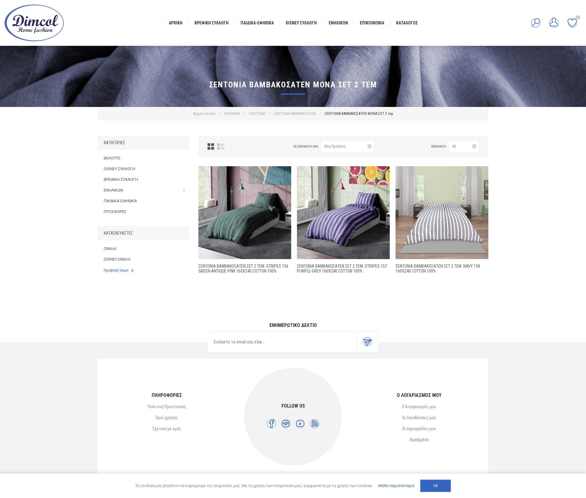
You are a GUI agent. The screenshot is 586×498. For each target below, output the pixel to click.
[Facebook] (271, 423)
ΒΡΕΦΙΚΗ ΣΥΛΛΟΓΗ (121, 179)
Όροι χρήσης (167, 417)
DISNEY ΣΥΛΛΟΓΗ (119, 169)
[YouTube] (300, 423)
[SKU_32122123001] (343, 212)
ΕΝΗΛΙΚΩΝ (113, 190)
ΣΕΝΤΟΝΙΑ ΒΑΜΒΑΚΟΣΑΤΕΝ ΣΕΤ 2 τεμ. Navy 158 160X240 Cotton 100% (438, 268)
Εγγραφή (367, 341)
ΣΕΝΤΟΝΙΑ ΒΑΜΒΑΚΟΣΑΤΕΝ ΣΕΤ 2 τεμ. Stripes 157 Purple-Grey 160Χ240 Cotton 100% (342, 268)
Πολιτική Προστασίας (167, 406)
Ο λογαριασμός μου (419, 406)
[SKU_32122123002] (244, 212)
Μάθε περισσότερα (396, 485)
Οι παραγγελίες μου (419, 428)
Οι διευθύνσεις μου (419, 417)
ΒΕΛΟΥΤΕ (112, 158)
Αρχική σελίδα (204, 114)
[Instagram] (285, 423)
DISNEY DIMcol (117, 259)
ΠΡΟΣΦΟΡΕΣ (115, 211)
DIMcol (110, 248)
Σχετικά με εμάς (167, 428)
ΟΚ (435, 486)
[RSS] (314, 423)
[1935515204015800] (442, 212)
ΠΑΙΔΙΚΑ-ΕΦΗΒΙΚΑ (120, 201)
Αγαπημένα (419, 439)
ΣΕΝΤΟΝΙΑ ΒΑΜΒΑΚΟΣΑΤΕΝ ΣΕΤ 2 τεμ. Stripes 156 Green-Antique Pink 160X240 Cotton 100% (243, 268)
